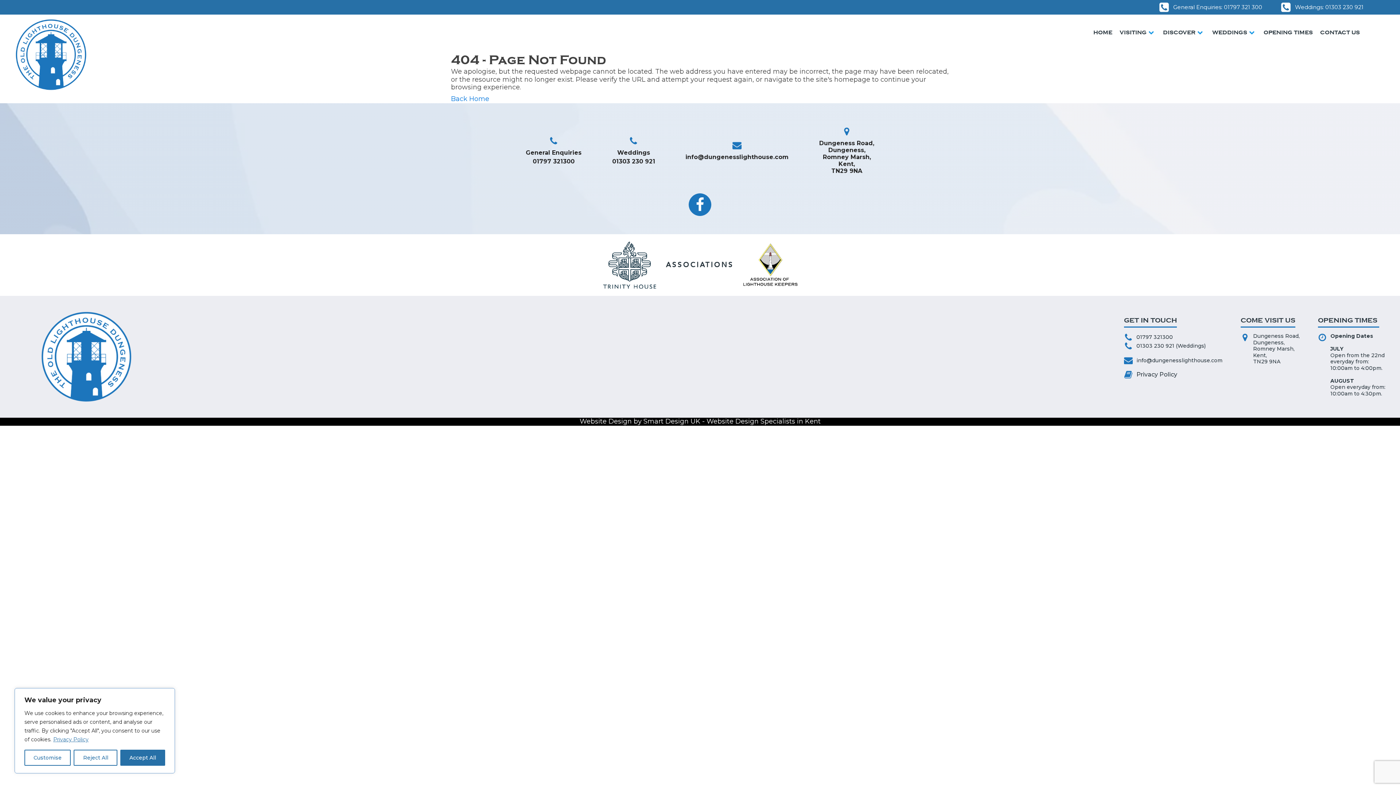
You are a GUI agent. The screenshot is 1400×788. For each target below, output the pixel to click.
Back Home (470, 99)
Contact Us (1340, 32)
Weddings (1229, 32)
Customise (48, 757)
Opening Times (1288, 32)
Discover (1179, 32)
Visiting (1133, 32)
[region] (95, 730)
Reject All (95, 757)
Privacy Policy (71, 739)
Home (1102, 32)
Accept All (142, 757)
